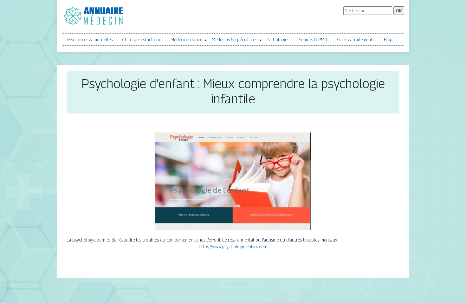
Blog (388, 39)
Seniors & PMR (313, 39)
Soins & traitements (355, 39)
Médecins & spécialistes (234, 39)
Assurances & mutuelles (90, 39)
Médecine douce (186, 39)
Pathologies (278, 39)
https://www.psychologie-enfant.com (233, 246)
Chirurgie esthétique (141, 39)
